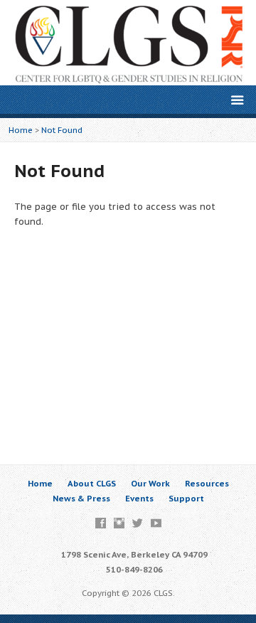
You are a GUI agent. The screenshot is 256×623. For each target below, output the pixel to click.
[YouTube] (156, 523)
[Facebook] (100, 523)
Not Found (61, 129)
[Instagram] (119, 523)
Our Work (150, 483)
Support (186, 498)
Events (139, 498)
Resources (207, 483)
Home (21, 129)
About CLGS (92, 483)
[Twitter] (137, 523)
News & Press (81, 498)
